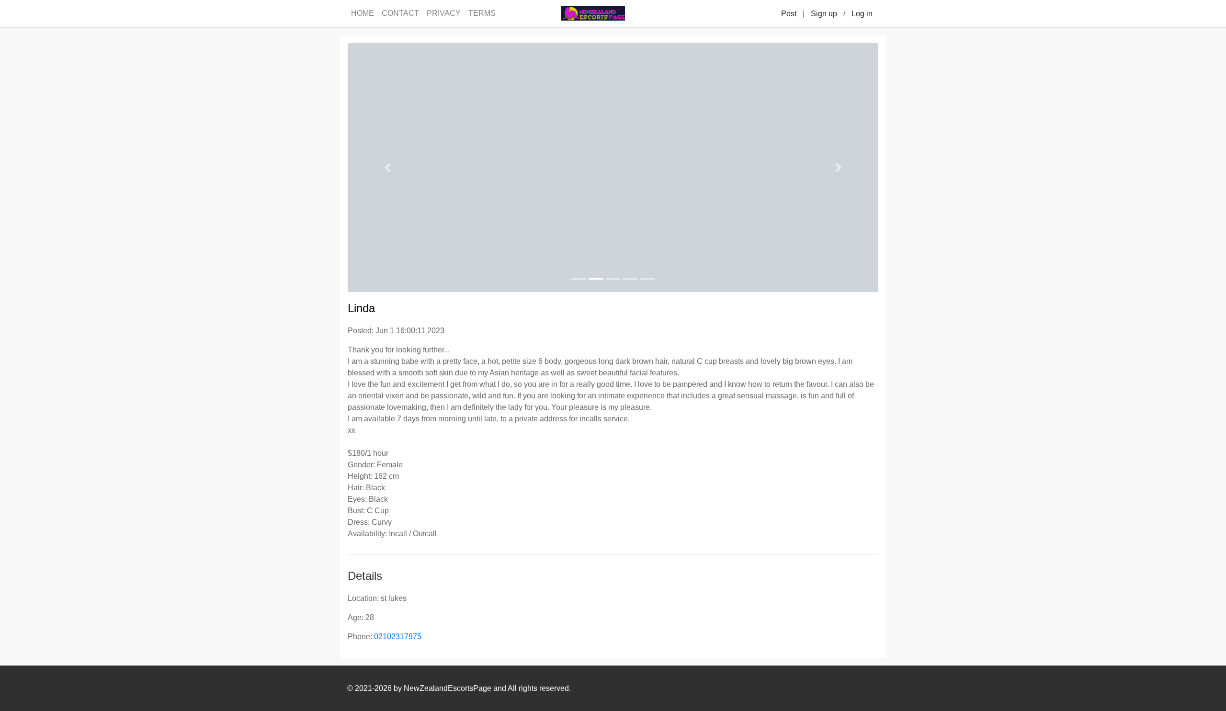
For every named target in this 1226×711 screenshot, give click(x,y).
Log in (862, 14)
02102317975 (397, 636)
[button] (387, 167)
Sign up (824, 14)
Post (788, 14)
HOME (362, 13)
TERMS (482, 13)
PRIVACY (444, 13)
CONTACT (400, 13)
